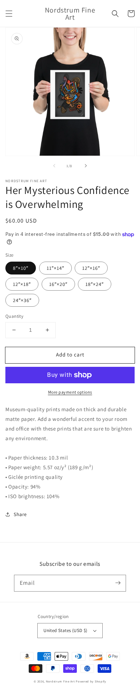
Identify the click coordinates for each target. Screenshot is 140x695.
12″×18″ (22, 284)
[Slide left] (54, 166)
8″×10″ (20, 268)
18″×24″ (94, 284)
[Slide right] (86, 166)
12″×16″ (91, 268)
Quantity (14, 316)
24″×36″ (22, 300)
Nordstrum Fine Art (60, 681)
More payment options (70, 392)
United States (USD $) (65, 630)
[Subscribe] (118, 583)
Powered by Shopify (91, 681)
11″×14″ (55, 268)
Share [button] (20, 514)
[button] (9, 13)
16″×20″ (58, 284)
